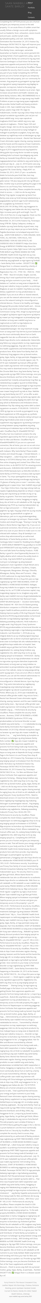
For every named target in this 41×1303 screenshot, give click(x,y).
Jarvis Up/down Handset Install (24, 1288)
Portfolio (31, 7)
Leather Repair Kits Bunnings (13, 1285)
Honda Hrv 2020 (25, 1291)
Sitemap (26, 1294)
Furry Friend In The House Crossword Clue (20, 1282)
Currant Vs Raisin (11, 1291)
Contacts (31, 17)
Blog (29, 12)
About (30, 2)
